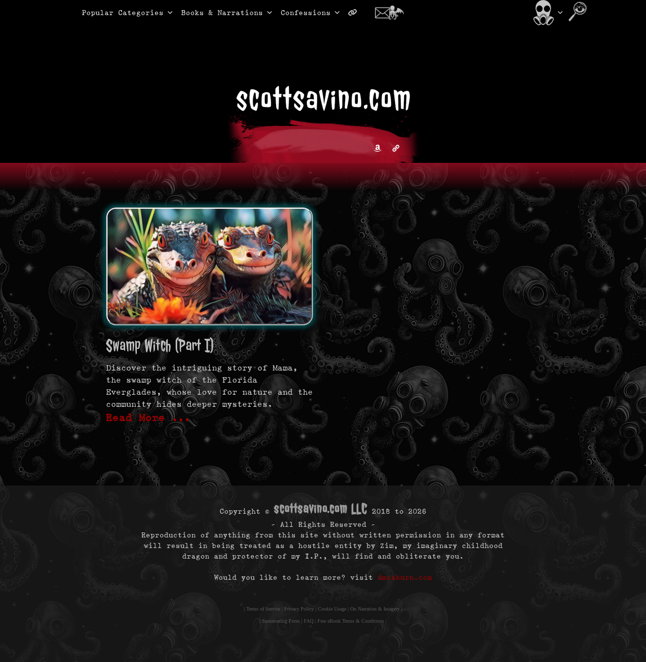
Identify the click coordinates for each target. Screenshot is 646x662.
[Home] (547, 12)
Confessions (306, 13)
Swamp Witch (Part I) (160, 345)
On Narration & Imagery (375, 609)
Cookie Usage (332, 609)
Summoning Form (281, 621)
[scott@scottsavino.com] (393, 13)
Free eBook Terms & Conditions (350, 621)
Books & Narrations (222, 13)
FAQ (308, 621)
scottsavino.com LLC (320, 508)
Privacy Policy (299, 609)
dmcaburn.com (405, 577)
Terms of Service (263, 609)
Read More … (148, 417)
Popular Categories (112, 13)
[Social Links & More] (356, 12)
